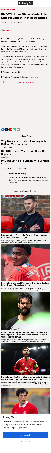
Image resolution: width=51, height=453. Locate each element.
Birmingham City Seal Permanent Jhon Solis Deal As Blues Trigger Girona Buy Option (25, 284)
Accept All (25, 435)
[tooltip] (3, 129)
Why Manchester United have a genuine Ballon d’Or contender (24, 143)
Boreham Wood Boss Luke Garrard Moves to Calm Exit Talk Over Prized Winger (24, 236)
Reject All (25, 448)
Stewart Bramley (17, 22)
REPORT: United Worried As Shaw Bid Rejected (23, 152)
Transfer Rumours (9, 10)
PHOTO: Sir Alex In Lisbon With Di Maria (25, 160)
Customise (25, 441)
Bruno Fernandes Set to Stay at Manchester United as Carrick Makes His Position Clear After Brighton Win (25, 378)
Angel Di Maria (8, 168)
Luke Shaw (21, 168)
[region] (25, 433)
